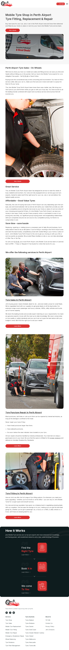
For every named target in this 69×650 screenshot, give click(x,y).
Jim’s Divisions (50, 629)
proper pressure (55, 438)
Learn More (17, 326)
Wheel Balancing (10, 639)
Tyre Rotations (9, 642)
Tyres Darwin (29, 626)
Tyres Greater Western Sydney (34, 633)
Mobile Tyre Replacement (13, 626)
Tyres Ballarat (29, 620)
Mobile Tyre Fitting (11, 629)
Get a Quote (12, 30)
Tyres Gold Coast (30, 629)
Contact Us (49, 623)
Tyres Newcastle (30, 642)
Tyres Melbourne (30, 639)
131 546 (48, 620)
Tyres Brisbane (29, 623)
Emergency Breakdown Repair (14, 636)
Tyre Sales (8, 623)
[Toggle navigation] (67, 4)
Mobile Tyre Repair (11, 633)
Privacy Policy (50, 626)
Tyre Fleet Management (12, 645)
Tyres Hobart (29, 636)
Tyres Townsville (30, 645)
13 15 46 (25, 76)
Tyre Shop (8, 620)
